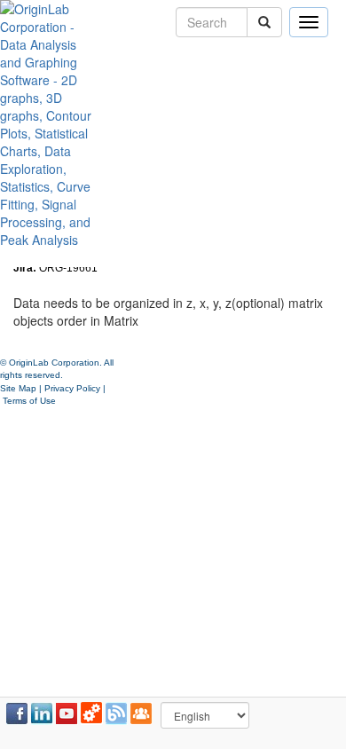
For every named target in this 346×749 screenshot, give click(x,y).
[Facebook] (16, 713)
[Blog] (116, 713)
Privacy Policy (72, 388)
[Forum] (141, 713)
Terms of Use (29, 401)
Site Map (18, 388)
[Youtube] (66, 713)
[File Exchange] (91, 713)
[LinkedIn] (41, 713)
